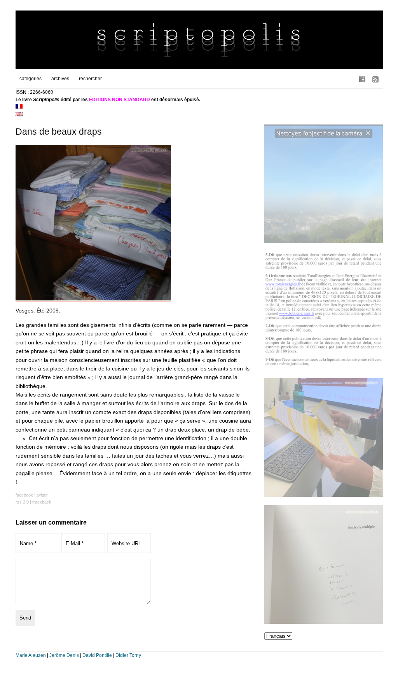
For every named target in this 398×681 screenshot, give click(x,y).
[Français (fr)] (19, 107)
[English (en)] (19, 115)
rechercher (90, 78)
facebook (24, 495)
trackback (41, 502)
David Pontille (97, 655)
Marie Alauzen (31, 655)
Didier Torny (128, 655)
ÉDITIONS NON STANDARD (119, 99)
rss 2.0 (22, 502)
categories (30, 78)
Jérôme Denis (64, 655)
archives (60, 78)
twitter (42, 495)
